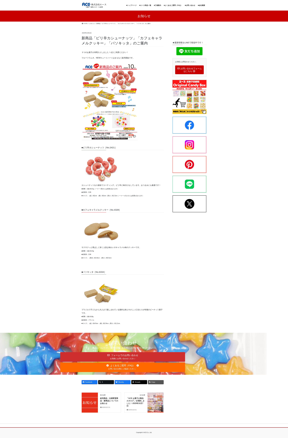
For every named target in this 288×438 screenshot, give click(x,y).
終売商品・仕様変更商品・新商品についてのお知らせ (109, 400)
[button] (122, 357)
